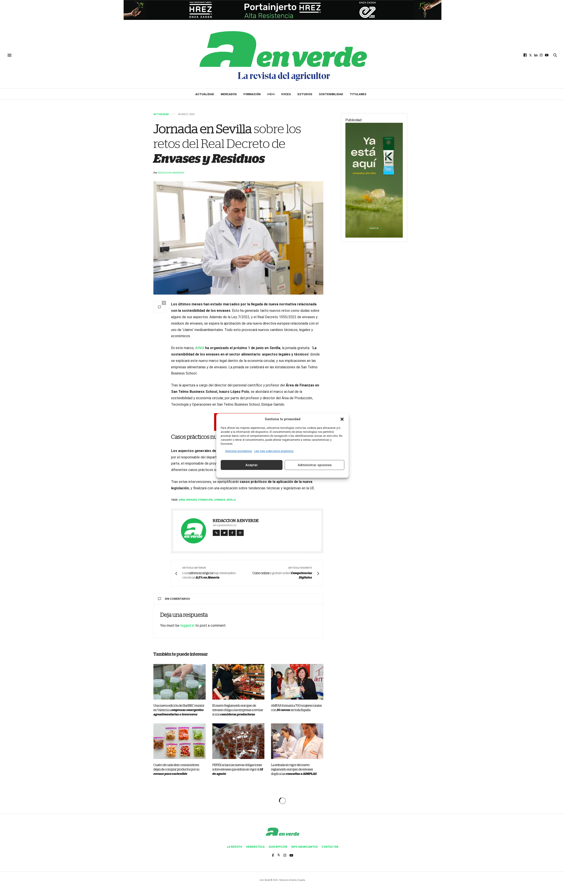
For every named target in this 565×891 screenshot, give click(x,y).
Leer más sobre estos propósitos (274, 451)
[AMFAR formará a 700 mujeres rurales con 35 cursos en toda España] (297, 682)
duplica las (294, 770)
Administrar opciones (314, 465)
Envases (191, 499)
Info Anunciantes (304, 846)
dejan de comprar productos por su (176, 770)
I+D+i (271, 94)
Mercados (229, 94)
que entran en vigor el (237, 770)
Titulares (358, 94)
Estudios (305, 94)
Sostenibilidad (331, 94)
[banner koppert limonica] (374, 180)
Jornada (219, 499)
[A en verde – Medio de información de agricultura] (282, 55)
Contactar (330, 846)
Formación (252, 94)
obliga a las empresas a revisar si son (237, 710)
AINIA (199, 348)
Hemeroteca (255, 846)
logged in (187, 625)
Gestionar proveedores (238, 451)
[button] (342, 419)
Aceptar (251, 465)
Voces (286, 94)
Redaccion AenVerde (171, 172)
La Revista (234, 846)
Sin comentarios (177, 598)
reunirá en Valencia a (178, 710)
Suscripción (278, 846)
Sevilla (231, 499)
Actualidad (204, 94)
